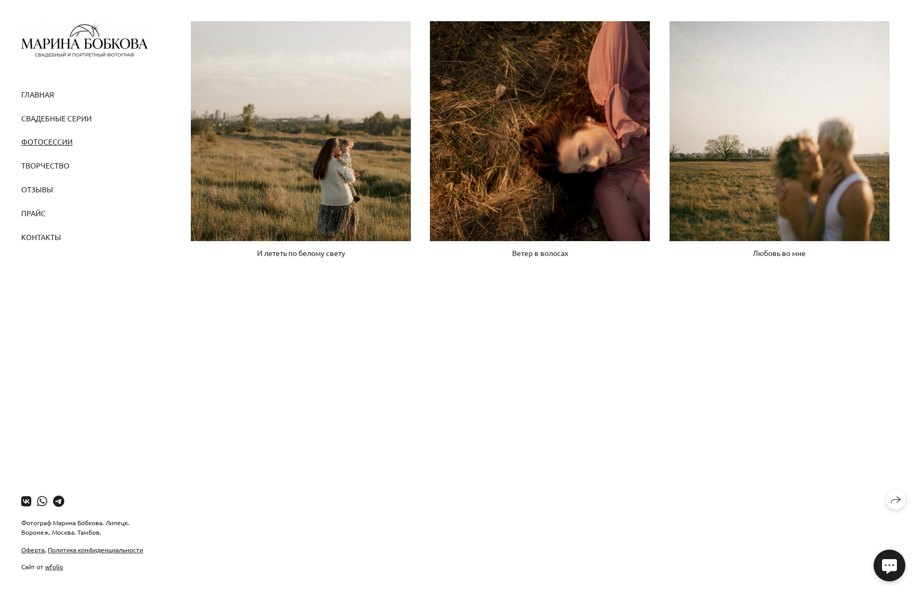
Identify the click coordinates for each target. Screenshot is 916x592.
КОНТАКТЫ (41, 237)
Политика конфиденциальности (95, 549)
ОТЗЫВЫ (37, 189)
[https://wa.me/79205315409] (42, 501)
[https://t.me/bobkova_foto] (58, 501)
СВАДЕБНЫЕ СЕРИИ (56, 118)
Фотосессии (47, 141)
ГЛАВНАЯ (37, 94)
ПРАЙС (33, 213)
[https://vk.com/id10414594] (26, 501)
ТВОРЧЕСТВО (45, 165)
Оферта (33, 549)
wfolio (54, 566)
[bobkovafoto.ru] (84, 39)
